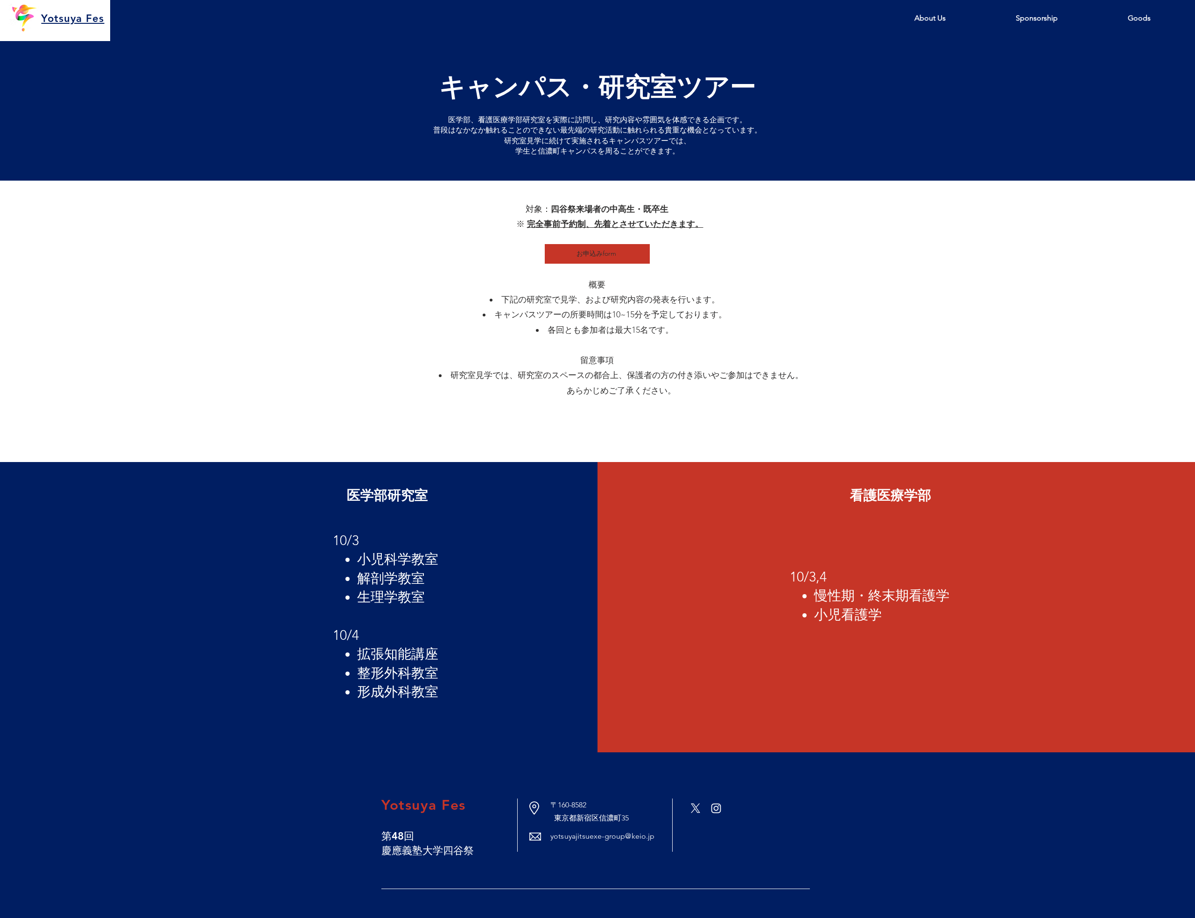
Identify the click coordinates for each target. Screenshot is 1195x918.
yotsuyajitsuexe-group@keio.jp (602, 836)
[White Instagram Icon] (716, 808)
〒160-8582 (568, 804)
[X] (695, 808)
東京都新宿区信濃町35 (589, 817)
